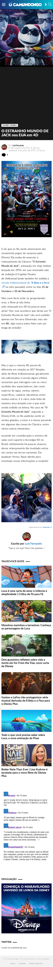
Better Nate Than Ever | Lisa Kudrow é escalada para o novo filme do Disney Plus (24, 772)
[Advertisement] (26, 93)
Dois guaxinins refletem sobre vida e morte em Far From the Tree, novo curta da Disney (25, 663)
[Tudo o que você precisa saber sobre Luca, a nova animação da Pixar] (26, 721)
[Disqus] (26, 826)
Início (12, 963)
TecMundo (46, 527)
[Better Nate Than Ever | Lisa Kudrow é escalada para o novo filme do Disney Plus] (26, 755)
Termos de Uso (36, 963)
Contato (22, 963)
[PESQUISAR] (50, 4)
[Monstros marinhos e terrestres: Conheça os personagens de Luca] (26, 611)
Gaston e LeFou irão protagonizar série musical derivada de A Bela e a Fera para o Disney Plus (25, 700)
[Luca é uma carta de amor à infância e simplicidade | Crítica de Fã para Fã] (26, 577)
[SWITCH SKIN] (46, 4)
